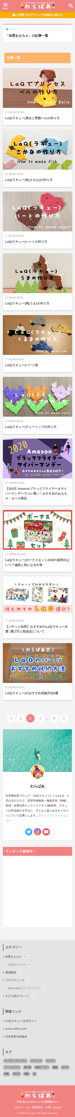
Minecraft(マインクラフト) (26, 988)
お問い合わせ (53, 1107)
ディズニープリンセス (15, 1060)
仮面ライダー (41, 1067)
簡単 (26, 1074)
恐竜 (6, 1074)
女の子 (65, 1067)
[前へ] (11, 718)
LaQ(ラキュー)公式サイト (21, 1020)
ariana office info (16, 1028)
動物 (55, 1067)
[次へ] (64, 718)
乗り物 (27, 1067)
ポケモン (50, 1060)
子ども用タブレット (19, 996)
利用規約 (37, 1107)
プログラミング (17, 980)
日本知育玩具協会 (16, 1036)
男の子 (16, 1074)
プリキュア (36, 1060)
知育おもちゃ (15, 956)
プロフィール (21, 1107)
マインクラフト (12, 1067)
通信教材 (12, 972)
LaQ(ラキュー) (19, 964)
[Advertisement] (37, 38)
